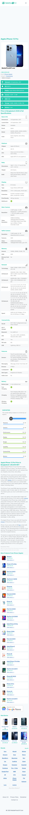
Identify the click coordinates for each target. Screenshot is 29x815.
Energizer (14, 765)
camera (26, 498)
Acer (5, 751)
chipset (3, 522)
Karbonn (24, 781)
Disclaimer (23, 797)
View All (26, 748)
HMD (14, 771)
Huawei (24, 775)
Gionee (24, 768)
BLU (24, 758)
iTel (24, 778)
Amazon (5, 754)
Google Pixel (5, 771)
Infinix (5, 778)
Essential (23, 765)
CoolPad (14, 761)
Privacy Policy (14, 797)
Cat (5, 761)
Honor (24, 771)
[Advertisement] (14, 21)
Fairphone (5, 768)
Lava (5, 785)
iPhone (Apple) (18, 553)
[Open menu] (25, 3)
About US (5, 797)
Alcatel (14, 751)
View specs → (10, 560)
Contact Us (14, 800)
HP (5, 775)
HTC (14, 775)
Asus (14, 754)
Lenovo (14, 785)
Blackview (14, 758)
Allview (24, 751)
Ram (19, 525)
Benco (24, 754)
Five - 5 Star (14, 768)
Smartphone (9, 76)
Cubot (24, 761)
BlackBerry (5, 758)
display (9, 480)
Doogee (5, 765)
